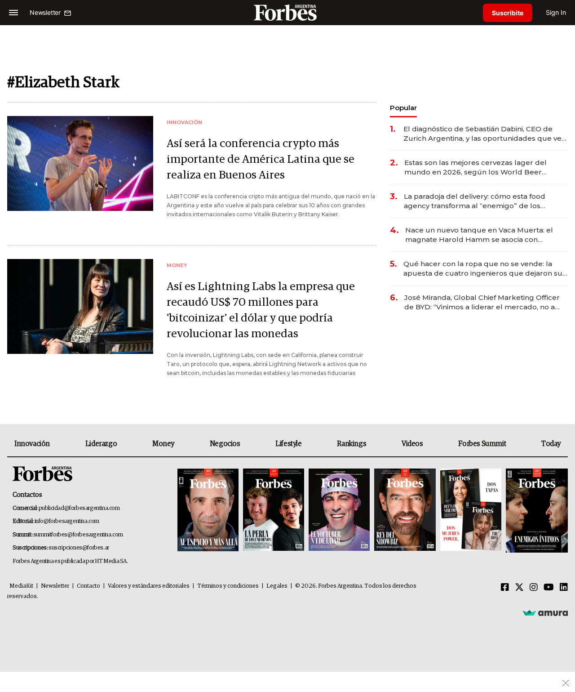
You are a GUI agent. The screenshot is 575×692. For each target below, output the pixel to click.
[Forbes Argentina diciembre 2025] (405, 510)
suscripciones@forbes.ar (79, 548)
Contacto (88, 586)
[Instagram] (534, 587)
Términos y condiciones (228, 586)
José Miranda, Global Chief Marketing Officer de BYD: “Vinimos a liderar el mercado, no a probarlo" (482, 302)
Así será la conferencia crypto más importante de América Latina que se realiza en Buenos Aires (260, 159)
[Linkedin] (564, 587)
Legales (277, 586)
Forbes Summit (482, 443)
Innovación (32, 443)
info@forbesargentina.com (67, 521)
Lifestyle (288, 443)
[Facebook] (505, 587)
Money (163, 443)
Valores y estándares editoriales (149, 586)
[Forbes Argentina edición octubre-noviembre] (471, 510)
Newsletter (55, 586)
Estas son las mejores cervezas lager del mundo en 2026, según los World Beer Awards (475, 167)
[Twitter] (519, 587)
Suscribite (507, 13)
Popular (403, 107)
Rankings (351, 443)
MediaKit (21, 586)
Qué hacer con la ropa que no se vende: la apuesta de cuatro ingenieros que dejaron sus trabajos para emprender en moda (484, 268)
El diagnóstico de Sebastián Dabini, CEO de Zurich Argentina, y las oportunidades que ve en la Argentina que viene (482, 134)
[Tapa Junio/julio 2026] (208, 510)
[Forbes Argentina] (287, 12)
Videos (412, 443)
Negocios (225, 443)
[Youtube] (549, 587)
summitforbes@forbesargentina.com (78, 535)
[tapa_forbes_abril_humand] (273, 510)
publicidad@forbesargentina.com (79, 508)
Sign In (556, 12)
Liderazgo (101, 443)
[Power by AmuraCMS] (545, 612)
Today (551, 443)
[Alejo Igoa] (339, 510)
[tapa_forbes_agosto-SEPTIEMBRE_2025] (536, 510)
